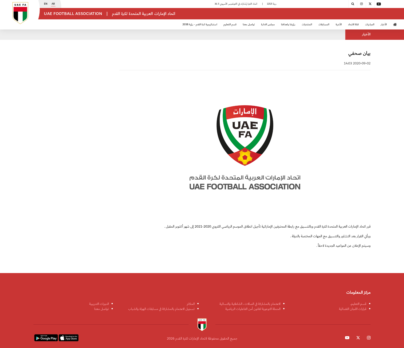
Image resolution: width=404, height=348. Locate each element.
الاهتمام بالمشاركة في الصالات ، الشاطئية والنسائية (249, 304)
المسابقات (323, 24)
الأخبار (384, 24)
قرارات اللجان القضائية (352, 309)
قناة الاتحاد (353, 24)
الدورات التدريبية (99, 304)
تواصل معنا (101, 309)
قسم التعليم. (358, 304)
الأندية (339, 24)
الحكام (191, 304)
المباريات (369, 24)
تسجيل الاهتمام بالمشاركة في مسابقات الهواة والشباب (161, 309)
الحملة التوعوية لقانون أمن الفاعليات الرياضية (252, 309)
